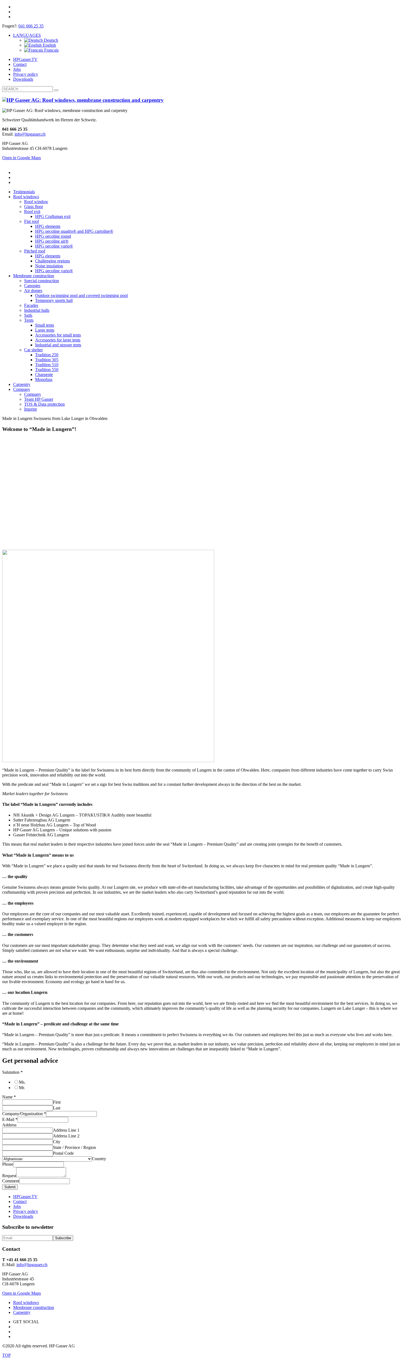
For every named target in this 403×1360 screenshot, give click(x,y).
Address (9, 1125)
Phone (7, 1164)
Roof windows (26, 1302)
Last (56, 1108)
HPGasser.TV (25, 59)
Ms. (22, 1082)
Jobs (17, 69)
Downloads (23, 79)
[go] (56, 90)
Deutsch (50, 40)
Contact (20, 64)
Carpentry (21, 1312)
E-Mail (10, 1119)
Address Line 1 (66, 1130)
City (56, 1141)
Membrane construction (33, 1307)
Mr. (22, 1087)
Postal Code (63, 1153)
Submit (10, 1187)
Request (9, 1175)
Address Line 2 (66, 1136)
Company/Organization (24, 1113)
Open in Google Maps (21, 1293)
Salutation (12, 1072)
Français (51, 50)
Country (99, 1158)
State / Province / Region (74, 1147)
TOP (6, 1355)
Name (9, 1097)
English (49, 45)
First (57, 1102)
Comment (10, 1181)
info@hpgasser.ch (30, 134)
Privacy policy (25, 74)
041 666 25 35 (31, 26)
